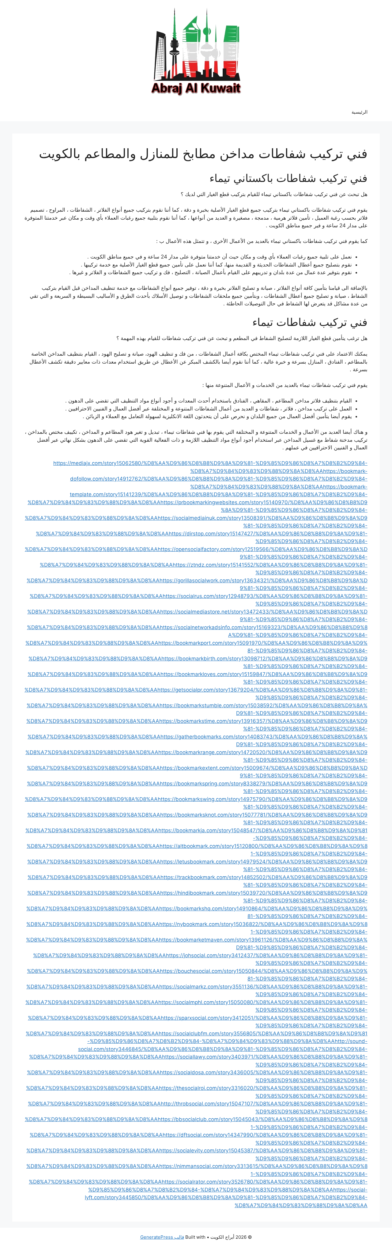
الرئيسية (360, 112)
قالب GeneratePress (162, 1237)
